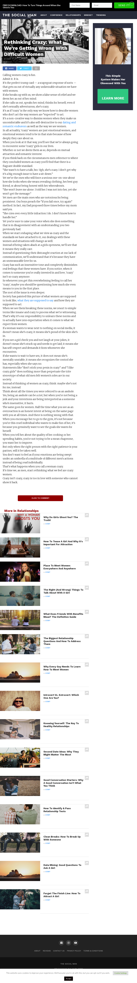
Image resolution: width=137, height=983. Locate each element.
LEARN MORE (113, 98)
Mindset (88, 15)
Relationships (73, 15)
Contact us (58, 951)
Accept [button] (68, 978)
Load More (44, 920)
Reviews (47, 951)
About (43, 15)
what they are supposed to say (35, 300)
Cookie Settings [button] (120, 973)
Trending (101, 15)
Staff (47, 524)
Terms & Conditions (93, 951)
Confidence (56, 15)
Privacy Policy (74, 951)
